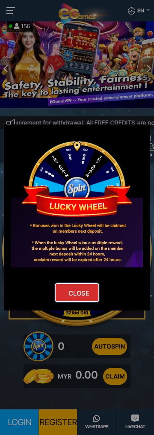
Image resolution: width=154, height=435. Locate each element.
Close (78, 293)
